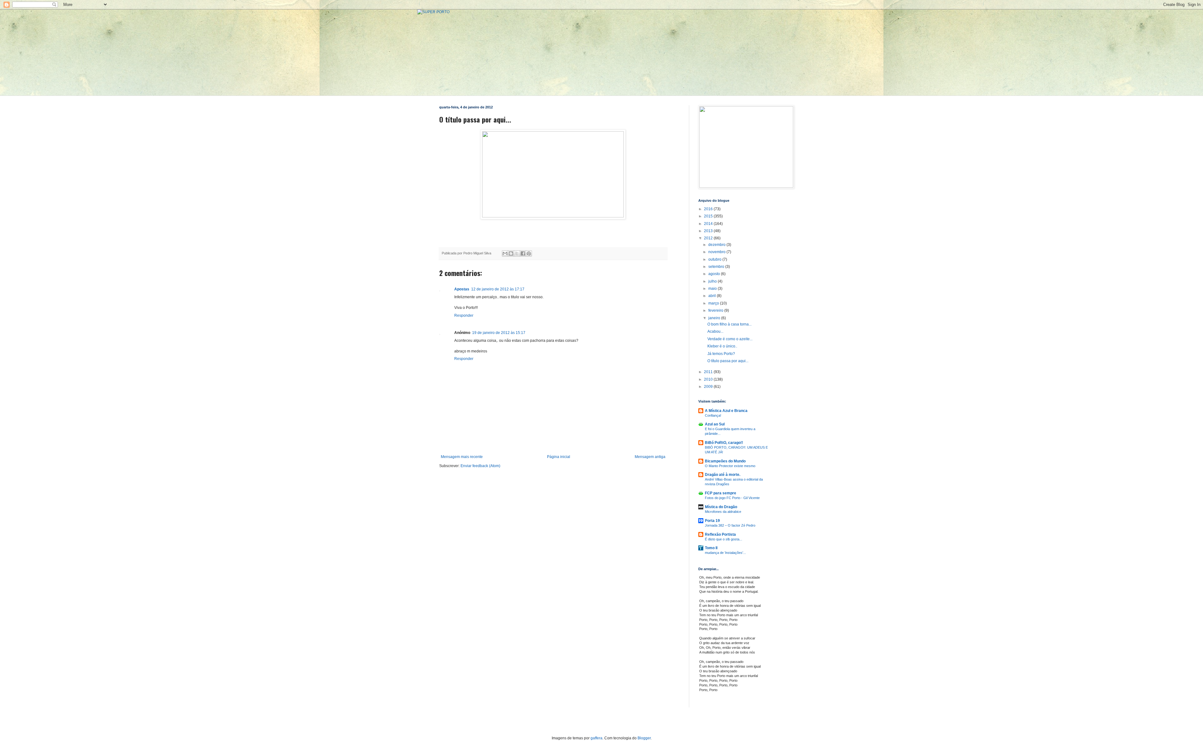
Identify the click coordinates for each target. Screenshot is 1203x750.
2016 (709, 209)
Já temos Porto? (721, 354)
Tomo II (711, 548)
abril (712, 296)
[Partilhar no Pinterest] (529, 253)
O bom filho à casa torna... (729, 324)
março (714, 303)
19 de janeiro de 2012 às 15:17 (498, 333)
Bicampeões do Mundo (725, 461)
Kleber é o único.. (722, 346)
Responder (463, 315)
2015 (709, 216)
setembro (716, 266)
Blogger (644, 738)
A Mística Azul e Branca (726, 411)
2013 (709, 231)
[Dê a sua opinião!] (511, 253)
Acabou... (715, 331)
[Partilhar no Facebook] (523, 253)
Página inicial (558, 457)
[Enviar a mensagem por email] (505, 253)
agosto (714, 274)
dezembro (717, 244)
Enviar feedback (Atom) (480, 466)
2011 (709, 372)
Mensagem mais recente (462, 457)
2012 (709, 238)
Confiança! (713, 415)
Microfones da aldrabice (723, 511)
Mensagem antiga (650, 457)
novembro (717, 252)
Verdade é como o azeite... (730, 339)
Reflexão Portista (720, 534)
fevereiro (716, 310)
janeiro (714, 318)
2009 (709, 386)
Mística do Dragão (721, 507)
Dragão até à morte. (722, 474)
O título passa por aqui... (727, 361)
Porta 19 (712, 520)
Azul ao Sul (715, 424)
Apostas (461, 289)
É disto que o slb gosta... (723, 539)
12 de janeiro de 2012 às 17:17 (497, 289)
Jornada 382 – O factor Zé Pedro (730, 525)
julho (713, 281)
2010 (709, 379)
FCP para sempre (720, 493)
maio (713, 288)
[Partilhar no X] (517, 253)
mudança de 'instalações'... (725, 553)
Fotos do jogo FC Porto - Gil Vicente (732, 498)
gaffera (596, 738)
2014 (709, 223)
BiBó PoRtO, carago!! (724, 442)
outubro (715, 259)
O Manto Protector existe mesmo (730, 466)
